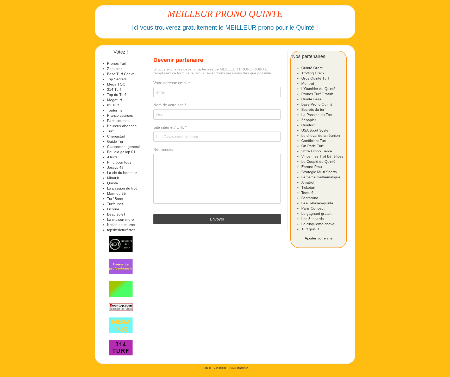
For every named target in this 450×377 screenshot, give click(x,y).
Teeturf (307, 193)
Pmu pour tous (119, 162)
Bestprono (309, 198)
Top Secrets (117, 79)
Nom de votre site (169, 105)
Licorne (113, 209)
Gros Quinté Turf (315, 78)
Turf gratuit (310, 229)
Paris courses (118, 121)
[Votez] (121, 244)
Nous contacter (238, 367)
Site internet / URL (170, 127)
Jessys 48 (115, 167)
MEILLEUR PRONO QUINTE (225, 14)
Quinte (112, 183)
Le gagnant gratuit (316, 213)
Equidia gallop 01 (121, 152)
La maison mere (120, 219)
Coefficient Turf (313, 141)
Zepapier (114, 69)
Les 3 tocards (312, 219)
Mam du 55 (116, 193)
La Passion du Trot (316, 115)
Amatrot (307, 182)
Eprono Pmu (311, 167)
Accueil (207, 367)
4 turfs (112, 157)
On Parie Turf (312, 146)
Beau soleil (116, 214)
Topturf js (114, 110)
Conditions (220, 367)
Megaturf (114, 100)
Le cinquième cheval (318, 224)
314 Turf (114, 89)
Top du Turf (116, 95)
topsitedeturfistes (121, 230)
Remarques (163, 149)
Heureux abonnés (121, 126)
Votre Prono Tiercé (316, 151)
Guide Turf (115, 141)
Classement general (123, 147)
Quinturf (308, 125)
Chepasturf (116, 136)
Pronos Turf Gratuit (317, 94)
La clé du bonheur (122, 173)
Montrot (307, 83)
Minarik (113, 178)
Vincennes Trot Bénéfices (322, 156)
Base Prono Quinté (317, 104)
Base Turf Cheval (121, 74)
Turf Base (115, 199)
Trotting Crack (312, 73)
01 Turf (113, 105)
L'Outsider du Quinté (318, 89)
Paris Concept (312, 208)
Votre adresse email (171, 83)
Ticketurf (308, 187)
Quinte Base (311, 99)
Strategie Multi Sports (319, 172)
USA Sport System (316, 130)
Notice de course (121, 225)
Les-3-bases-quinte (317, 203)
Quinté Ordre (312, 68)
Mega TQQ (116, 84)
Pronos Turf (116, 63)
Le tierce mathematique (320, 177)
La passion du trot (122, 188)
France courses (120, 115)
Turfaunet (115, 204)
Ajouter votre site (319, 238)
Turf (110, 131)
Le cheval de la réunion (320, 135)
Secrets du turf (313, 109)
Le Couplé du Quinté (318, 161)
